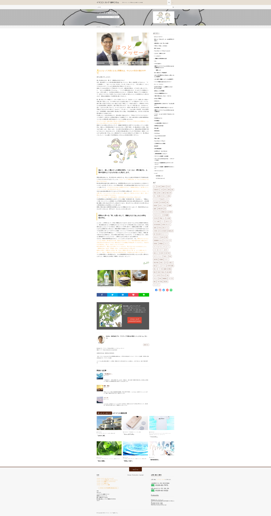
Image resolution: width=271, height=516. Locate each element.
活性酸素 (161, 259)
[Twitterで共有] (112, 295)
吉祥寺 (162, 237)
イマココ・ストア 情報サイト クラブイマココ (106, 481)
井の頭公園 (162, 202)
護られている (165, 227)
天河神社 (155, 230)
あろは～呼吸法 (157, 98)
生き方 (168, 186)
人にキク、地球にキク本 (159, 53)
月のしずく (105, 433)
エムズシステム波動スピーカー (103, 494)
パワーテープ (156, 199)
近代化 (159, 227)
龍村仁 (159, 192)
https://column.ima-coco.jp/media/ (110, 349)
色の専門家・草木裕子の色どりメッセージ (163, 107)
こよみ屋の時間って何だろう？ (161, 123)
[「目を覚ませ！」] (100, 376)
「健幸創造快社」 (154, 459)
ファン (162, 221)
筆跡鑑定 (161, 243)
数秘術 (163, 211)
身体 (160, 278)
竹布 (103, 458)
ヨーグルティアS (167, 240)
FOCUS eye (157, 133)
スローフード (164, 234)
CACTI (98, 500)
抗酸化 (155, 227)
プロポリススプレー (158, 215)
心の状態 (168, 218)
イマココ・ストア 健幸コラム (103, 483)
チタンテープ (156, 434)
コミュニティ (156, 284)
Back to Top (135, 469)
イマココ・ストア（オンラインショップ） (105, 478)
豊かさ (155, 268)
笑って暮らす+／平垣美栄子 (160, 72)
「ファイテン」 (154, 437)
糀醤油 (169, 268)
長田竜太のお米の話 (158, 125)
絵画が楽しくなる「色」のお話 (161, 43)
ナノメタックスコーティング (156, 433)
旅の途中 (156, 146)
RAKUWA (151, 434)
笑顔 (162, 199)
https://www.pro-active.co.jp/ (159, 504)
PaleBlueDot (156, 189)
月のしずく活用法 (166, 196)
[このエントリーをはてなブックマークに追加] (123, 295)
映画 (155, 265)
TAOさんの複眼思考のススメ (160, 93)
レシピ (155, 173)
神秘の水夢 (113, 433)
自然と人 (162, 262)
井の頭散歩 (156, 120)
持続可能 (155, 259)
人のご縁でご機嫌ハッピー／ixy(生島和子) (163, 79)
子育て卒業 (159, 281)
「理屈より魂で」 (128, 461)
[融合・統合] (100, 388)
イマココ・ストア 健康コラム (111, 512)
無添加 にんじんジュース (102, 495)
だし (155, 186)
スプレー (166, 259)
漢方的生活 (156, 130)
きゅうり (166, 243)
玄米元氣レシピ (159, 175)
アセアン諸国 (156, 221)
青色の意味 (156, 262)
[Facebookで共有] (102, 295)
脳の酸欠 (155, 205)
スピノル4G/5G (157, 275)
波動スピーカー (117, 458)
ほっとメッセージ (158, 36)
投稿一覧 (146, 344)
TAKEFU (99, 458)
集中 (155, 234)
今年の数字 (156, 202)
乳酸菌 (169, 205)
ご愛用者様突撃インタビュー (160, 153)
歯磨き (159, 196)
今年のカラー (156, 237)
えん (155, 61)
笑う (166, 249)
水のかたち (156, 101)
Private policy (135, 475)
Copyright (141, 475)
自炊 (167, 202)
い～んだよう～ (157, 56)
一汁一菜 (160, 268)
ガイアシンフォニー (158, 256)
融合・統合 (106, 385)
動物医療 (164, 278)
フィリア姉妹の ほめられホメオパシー (162, 81)
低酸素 (165, 268)
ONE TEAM (167, 253)
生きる (163, 275)
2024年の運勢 (170, 265)
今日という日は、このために (160, 45)
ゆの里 (158, 186)
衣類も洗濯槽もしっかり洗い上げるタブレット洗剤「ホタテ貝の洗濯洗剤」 (140, 282)
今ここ (158, 265)
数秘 (155, 272)
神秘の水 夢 (168, 192)
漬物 (169, 189)
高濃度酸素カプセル (158, 240)
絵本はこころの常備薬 (159, 90)
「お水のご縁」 (101, 435)
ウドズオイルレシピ (160, 178)
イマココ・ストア (161, 479)
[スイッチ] (100, 400)
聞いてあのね (157, 48)
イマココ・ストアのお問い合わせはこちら (108, 487)
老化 (170, 256)
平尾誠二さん (162, 218)
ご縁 (162, 189)
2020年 (161, 253)
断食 (155, 281)
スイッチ (106, 397)
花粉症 (170, 211)
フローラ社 (170, 278)
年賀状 (158, 272)
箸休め (163, 272)
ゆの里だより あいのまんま (160, 151)
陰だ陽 (158, 234)
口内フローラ (168, 221)
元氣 (167, 275)
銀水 (165, 189)
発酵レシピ (158, 70)
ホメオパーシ (161, 249)
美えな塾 (156, 128)
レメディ (166, 199)
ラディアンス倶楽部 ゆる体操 (161, 156)
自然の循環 (168, 272)
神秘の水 (164, 186)
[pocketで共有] (133, 295)
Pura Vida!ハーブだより (159, 141)
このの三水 (100, 433)
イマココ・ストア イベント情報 (103, 484)
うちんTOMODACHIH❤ (159, 135)
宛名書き (155, 243)
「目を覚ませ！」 (108, 373)
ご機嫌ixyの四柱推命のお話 (160, 58)
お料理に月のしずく (166, 224)
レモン (155, 249)
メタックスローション (166, 433)
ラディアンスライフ (158, 170)
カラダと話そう (157, 63)
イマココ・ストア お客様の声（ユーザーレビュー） (107, 480)
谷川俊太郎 (164, 230)
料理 (166, 237)
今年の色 (155, 218)
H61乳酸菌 (166, 215)
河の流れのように (158, 118)
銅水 (172, 189)
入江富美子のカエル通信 (159, 143)
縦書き (155, 208)
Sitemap (129, 475)
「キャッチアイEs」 (129, 434)
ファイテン (111, 458)
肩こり (155, 196)
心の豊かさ (170, 262)
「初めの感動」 (101, 461)
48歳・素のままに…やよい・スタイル (162, 95)
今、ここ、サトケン (158, 84)
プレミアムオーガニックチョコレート (161, 246)
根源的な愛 (170, 230)
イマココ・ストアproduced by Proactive (135, 320)
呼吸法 (155, 192)
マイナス (164, 265)
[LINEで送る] (144, 295)
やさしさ (155, 278)
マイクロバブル (157, 211)
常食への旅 (156, 138)
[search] (173, 7)
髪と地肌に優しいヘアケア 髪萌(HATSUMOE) (106, 499)
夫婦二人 (165, 256)
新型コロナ (156, 253)
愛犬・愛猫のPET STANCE (102, 497)
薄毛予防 (165, 281)
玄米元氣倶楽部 (157, 148)
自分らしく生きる (163, 205)
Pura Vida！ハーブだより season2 (162, 50)
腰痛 (164, 192)
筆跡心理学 (160, 208)
